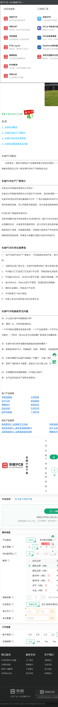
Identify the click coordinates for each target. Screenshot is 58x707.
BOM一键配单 (7, 669)
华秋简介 (48, 660)
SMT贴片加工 (6, 673)
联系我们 (48, 673)
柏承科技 (35, 404)
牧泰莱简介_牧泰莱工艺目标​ (15, 424)
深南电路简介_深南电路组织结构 (17, 432)
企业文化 (48, 664)
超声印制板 (7, 412)
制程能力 (29, 664)
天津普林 (35, 397)
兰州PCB (35, 408)
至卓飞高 (6, 401)
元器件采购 (5, 664)
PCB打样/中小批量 (8, 660)
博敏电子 (6, 404)
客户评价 (29, 673)
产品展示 (29, 669)
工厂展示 (29, 660)
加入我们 (48, 669)
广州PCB (35, 412)
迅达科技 (6, 408)
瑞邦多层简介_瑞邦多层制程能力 (17, 428)
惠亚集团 (35, 401)
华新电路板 (7, 397)
